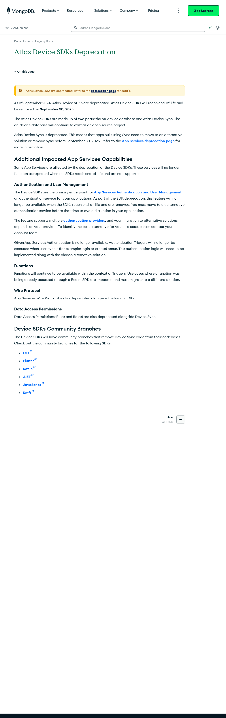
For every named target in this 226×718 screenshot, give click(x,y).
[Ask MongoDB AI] (210, 28)
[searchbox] (138, 28)
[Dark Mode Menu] (218, 28)
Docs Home (22, 41)
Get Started (203, 10)
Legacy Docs (44, 41)
